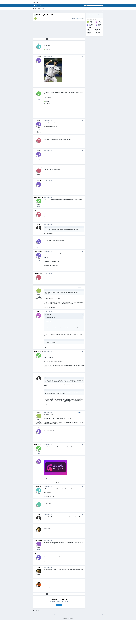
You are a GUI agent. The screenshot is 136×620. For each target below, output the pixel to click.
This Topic (97, 5)
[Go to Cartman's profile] (38, 584)
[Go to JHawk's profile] (38, 504)
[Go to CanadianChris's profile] (38, 241)
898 (39, 296)
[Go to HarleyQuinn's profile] (38, 46)
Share (74, 18)
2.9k (39, 510)
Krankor (38, 287)
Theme (63, 617)
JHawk (38, 500)
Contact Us (68, 617)
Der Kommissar (38, 458)
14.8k (39, 247)
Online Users (44, 8)
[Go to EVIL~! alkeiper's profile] (38, 544)
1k (39, 467)
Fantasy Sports (46, 19)
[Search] (101, 5)
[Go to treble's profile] (38, 529)
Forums (34, 8)
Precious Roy (38, 251)
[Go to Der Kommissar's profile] (38, 461)
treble (38, 525)
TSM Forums (36, 2)
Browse (35, 5)
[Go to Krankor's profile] (35, 18)
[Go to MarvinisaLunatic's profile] (38, 93)
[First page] (34, 39)
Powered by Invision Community (68, 618)
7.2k (39, 65)
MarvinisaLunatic (38, 90)
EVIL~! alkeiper (38, 540)
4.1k (39, 260)
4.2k (39, 146)
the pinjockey (38, 137)
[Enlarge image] (47, 49)
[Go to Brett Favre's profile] (38, 60)
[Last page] (61, 39)
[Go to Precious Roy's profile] (38, 255)
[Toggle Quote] (45, 227)
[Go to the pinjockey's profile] (38, 140)
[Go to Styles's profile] (38, 315)
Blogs (39, 8)
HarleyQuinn (38, 43)
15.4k (39, 549)
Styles (38, 311)
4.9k (39, 52)
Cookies (72, 617)
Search (40, 5)
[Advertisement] (59, 29)
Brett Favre (38, 56)
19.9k (39, 99)
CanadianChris (38, 237)
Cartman (38, 580)
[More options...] (83, 43)
